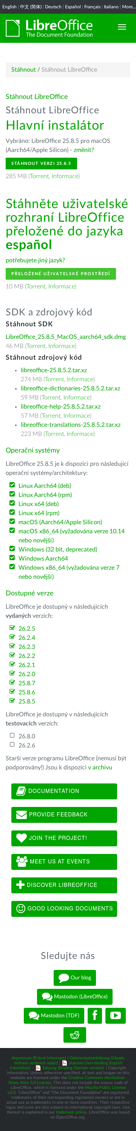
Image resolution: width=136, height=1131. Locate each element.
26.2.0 (27, 674)
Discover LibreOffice (61, 884)
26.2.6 (27, 746)
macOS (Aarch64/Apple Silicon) (60, 522)
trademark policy (71, 1112)
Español (73, 7)
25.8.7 (27, 683)
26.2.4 (27, 638)
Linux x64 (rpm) (39, 513)
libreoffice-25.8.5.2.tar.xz (54, 370)
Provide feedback (57, 814)
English (9, 7)
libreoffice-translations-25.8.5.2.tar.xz (71, 425)
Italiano (111, 7)
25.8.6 (27, 692)
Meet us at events (59, 861)
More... (129, 7)
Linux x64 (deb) (39, 504)
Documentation (52, 790)
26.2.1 (27, 665)
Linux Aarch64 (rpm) (45, 495)
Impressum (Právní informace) (39, 1058)
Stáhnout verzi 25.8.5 (41, 163)
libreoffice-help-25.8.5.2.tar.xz (60, 407)
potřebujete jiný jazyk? (35, 260)
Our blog (80, 978)
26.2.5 (27, 629)
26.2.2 (27, 656)
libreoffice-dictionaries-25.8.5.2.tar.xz (70, 388)
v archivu (100, 767)
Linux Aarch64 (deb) (45, 486)
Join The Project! (57, 837)
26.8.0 (27, 736)
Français (92, 7)
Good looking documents (69, 908)
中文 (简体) (31, 7)
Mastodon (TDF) (59, 1015)
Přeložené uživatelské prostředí (60, 274)
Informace (65, 176)
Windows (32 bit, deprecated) (58, 550)
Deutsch (53, 7)
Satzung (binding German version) (73, 1068)
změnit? (84, 150)
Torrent (39, 176)
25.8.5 (27, 702)
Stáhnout (23, 70)
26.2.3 (27, 647)
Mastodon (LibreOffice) (80, 996)
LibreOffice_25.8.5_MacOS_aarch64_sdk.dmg (66, 337)
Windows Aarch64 (43, 559)
